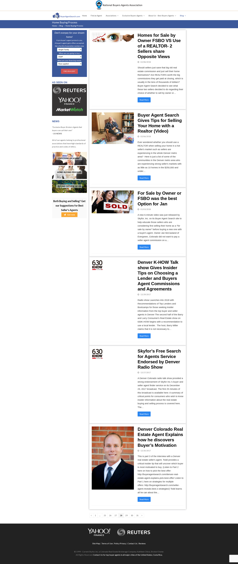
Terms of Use (107, 543)
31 (138, 515)
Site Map (96, 543)
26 (111, 515)
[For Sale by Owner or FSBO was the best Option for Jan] (113, 201)
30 (132, 515)
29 (127, 515)
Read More (144, 100)
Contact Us (132, 543)
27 (116, 515)
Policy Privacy (120, 543)
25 (105, 515)
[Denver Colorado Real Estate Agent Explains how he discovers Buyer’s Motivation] (113, 458)
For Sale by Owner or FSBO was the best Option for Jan (159, 198)
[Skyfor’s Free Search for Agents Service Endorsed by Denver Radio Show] (97, 353)
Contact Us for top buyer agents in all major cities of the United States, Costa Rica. (127, 555)
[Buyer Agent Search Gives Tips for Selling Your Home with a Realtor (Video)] (113, 128)
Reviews (142, 543)
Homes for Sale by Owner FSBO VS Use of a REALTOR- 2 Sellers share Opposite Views (159, 46)
